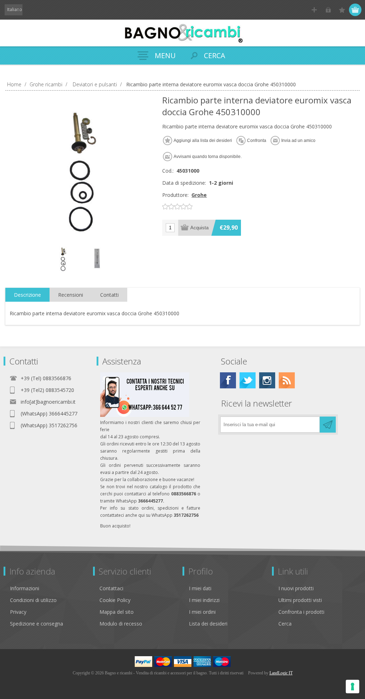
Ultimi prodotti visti (300, 600)
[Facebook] (228, 380)
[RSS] (287, 380)
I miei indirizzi (204, 600)
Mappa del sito (116, 611)
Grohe (199, 195)
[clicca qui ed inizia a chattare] (144, 415)
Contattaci (111, 588)
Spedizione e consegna (36, 623)
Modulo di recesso (120, 623)
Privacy (18, 611)
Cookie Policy (114, 600)
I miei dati (200, 588)
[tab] (27, 295)
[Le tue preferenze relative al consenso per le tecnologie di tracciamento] (352, 686)
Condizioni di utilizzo (33, 600)
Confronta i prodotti (301, 611)
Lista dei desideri (208, 623)
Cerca (285, 623)
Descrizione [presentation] (27, 294)
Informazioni (24, 588)
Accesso (328, 10)
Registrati (314, 10)
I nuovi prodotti (296, 588)
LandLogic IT (281, 672)
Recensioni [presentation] (70, 294)
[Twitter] (248, 380)
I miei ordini (202, 611)
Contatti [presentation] (109, 294)
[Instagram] (267, 380)
